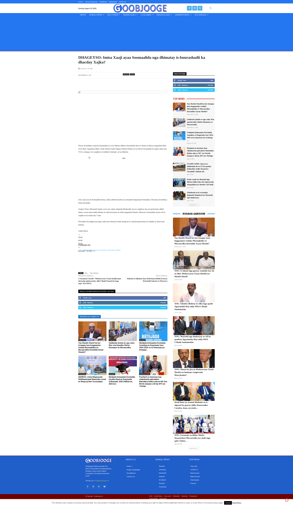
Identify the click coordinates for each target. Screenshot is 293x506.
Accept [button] (228, 503)
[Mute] (79, 247)
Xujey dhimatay (94, 273)
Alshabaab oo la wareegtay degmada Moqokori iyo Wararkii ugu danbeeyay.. (200, 195)
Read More (236, 503)
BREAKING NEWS (144, 374)
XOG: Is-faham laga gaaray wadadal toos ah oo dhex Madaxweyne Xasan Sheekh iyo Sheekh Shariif (194, 274)
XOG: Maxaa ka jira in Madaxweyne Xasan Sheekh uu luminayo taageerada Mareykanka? (194, 372)
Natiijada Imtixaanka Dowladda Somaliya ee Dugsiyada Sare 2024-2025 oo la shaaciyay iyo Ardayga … (152, 346)
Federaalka (82, 340)
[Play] (79, 234)
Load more (193, 205)
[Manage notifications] (287, 500)
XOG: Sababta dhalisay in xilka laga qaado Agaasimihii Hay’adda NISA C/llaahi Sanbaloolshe (193, 306)
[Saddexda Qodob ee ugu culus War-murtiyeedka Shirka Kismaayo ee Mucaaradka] (123, 331)
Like (164, 298)
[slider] (80, 240)
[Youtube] (104, 486)
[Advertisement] (146, 34)
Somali (132, 74)
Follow (163, 303)
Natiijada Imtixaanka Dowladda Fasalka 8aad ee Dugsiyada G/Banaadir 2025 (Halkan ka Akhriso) (122, 380)
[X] (200, 8)
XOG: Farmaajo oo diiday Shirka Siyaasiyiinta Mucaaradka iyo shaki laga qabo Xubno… (192, 438)
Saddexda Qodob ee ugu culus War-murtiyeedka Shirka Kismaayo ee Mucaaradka (121, 345)
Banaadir (142, 340)
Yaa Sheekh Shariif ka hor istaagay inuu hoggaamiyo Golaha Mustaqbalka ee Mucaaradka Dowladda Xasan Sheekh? (90, 347)
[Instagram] (194, 8)
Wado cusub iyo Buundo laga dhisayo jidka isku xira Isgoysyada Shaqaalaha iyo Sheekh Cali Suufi (200, 182)
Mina (86, 273)
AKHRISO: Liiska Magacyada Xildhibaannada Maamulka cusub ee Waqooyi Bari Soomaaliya (92, 379)
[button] (210, 8)
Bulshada (126, 74)
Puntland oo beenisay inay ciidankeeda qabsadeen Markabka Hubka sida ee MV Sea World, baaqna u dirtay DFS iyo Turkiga (153, 381)
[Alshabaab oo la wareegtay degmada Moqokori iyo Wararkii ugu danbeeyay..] (179, 195)
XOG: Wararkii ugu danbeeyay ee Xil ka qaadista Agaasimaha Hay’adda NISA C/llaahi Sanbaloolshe (192, 339)
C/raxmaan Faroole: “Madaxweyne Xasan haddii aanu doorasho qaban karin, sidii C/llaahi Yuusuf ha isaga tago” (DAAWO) (99, 281)
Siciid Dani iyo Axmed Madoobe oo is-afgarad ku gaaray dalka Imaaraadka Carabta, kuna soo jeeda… (191, 405)
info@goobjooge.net (101, 481)
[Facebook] (189, 8)
